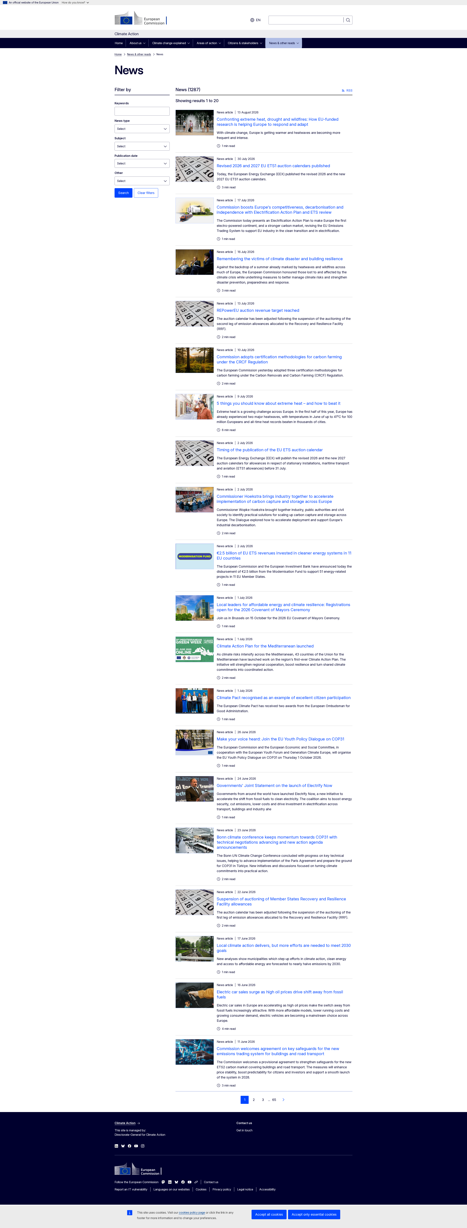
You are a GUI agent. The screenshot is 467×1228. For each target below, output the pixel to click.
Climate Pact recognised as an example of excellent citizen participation (284, 697)
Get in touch (244, 1130)
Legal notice (245, 1189)
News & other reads (282, 43)
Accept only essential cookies (314, 1214)
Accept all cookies (269, 1214)
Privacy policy (222, 1189)
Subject (120, 138)
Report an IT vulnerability (131, 1189)
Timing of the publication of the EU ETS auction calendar (270, 449)
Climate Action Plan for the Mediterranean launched (265, 646)
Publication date (126, 156)
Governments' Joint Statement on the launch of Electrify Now (274, 785)
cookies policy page (192, 1212)
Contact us (211, 1182)
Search (123, 193)
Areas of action (207, 43)
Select (121, 129)
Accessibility (267, 1189)
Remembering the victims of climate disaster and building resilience (280, 258)
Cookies (201, 1189)
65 (274, 1100)
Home (119, 43)
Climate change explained (169, 43)
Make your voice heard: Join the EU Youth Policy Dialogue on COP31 (280, 739)
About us (136, 43)
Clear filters (146, 193)
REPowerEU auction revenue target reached (258, 310)
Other (119, 173)
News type (122, 121)
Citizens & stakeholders (243, 43)
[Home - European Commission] (144, 18)
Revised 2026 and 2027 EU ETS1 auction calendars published (273, 165)
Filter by (123, 89)
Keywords (122, 103)
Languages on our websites (171, 1189)
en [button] (258, 20)
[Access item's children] (145, 43)
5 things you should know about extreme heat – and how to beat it (278, 403)
